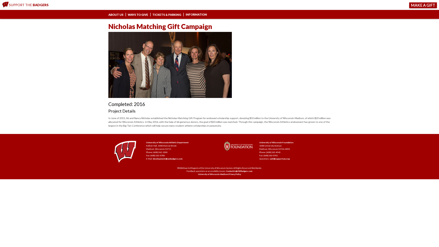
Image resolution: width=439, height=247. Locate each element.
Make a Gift (423, 5)
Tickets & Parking (166, 14)
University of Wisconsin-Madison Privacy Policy (219, 174)
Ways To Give (138, 14)
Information (196, 14)
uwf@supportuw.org (280, 158)
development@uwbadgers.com (167, 158)
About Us (115, 14)
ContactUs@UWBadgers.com (239, 171)
